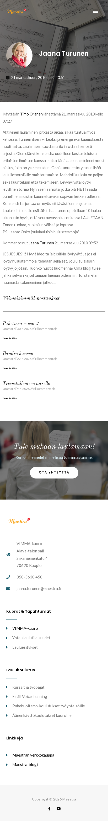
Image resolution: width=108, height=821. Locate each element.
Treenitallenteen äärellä (27, 383)
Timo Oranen (31, 114)
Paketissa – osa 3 (21, 323)
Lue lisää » (10, 338)
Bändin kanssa (18, 353)
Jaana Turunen (41, 243)
